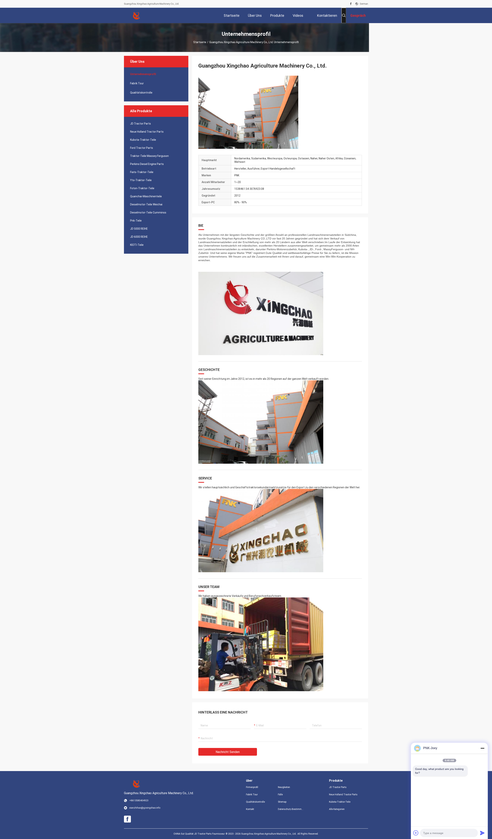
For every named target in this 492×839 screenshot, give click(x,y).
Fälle (280, 794)
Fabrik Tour (137, 83)
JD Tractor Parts (140, 123)
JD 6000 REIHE (139, 236)
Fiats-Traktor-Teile (141, 172)
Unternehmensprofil (143, 74)
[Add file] (416, 833)
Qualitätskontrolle (141, 92)
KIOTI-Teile (137, 244)
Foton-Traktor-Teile (142, 188)
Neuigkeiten (284, 787)
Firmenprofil (252, 787)
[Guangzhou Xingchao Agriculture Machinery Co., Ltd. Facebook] (351, 4)
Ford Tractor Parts (141, 147)
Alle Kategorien (337, 809)
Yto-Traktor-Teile (141, 180)
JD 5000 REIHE (139, 228)
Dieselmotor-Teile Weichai (146, 204)
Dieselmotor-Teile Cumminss (148, 212)
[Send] (482, 833)
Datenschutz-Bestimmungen (291, 809)
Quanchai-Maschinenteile (146, 196)
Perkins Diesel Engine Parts (147, 164)
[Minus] (482, 748)
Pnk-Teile (136, 220)
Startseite (199, 42)
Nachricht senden (228, 752)
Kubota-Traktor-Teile (143, 139)
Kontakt (250, 809)
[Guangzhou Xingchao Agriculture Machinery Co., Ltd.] (136, 15)
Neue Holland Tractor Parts (147, 131)
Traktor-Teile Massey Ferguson (149, 155)
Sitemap (282, 802)
